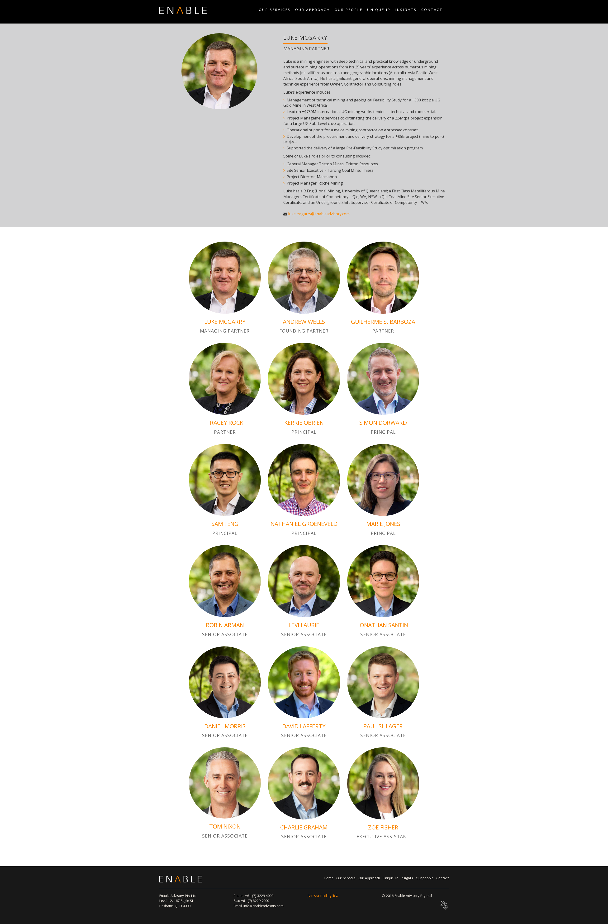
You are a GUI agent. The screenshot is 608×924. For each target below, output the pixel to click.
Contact (432, 9)
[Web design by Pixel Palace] (444, 905)
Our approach (312, 9)
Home (328, 878)
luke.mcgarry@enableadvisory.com (319, 213)
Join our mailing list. (323, 895)
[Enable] (183, 10)
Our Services (274, 9)
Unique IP (378, 9)
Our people (348, 9)
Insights (406, 9)
